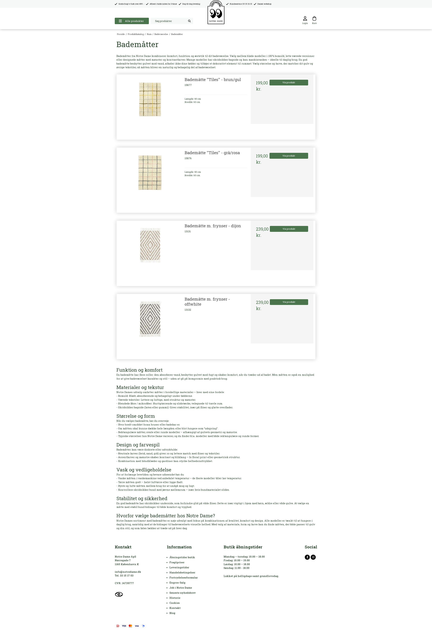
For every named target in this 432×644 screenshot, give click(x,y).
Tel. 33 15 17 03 (124, 575)
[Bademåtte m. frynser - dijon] (150, 252)
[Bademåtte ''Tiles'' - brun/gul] (150, 105)
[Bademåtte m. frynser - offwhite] (150, 325)
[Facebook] (307, 557)
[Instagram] (313, 557)
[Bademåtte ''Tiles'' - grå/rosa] (150, 179)
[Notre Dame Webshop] (216, 12)
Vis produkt (288, 82)
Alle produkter (134, 21)
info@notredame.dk (128, 571)
